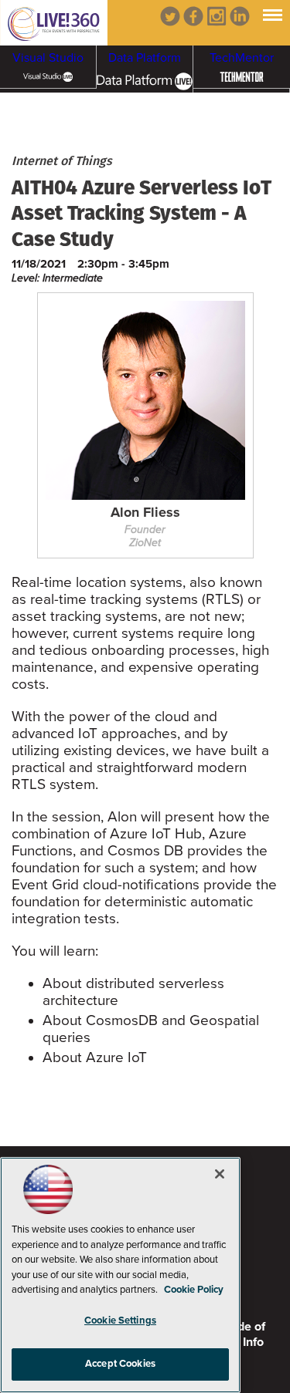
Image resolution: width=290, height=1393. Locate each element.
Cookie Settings (120, 1320)
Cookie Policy (193, 1289)
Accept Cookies (120, 1364)
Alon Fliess (145, 513)
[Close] (220, 1174)
